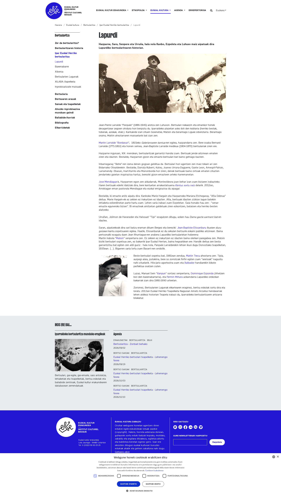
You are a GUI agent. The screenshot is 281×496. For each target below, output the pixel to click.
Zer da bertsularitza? (67, 43)
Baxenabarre (62, 66)
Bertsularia (61, 94)
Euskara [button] (220, 10)
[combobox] (273, 456)
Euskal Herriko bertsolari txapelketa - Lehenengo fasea (140, 359)
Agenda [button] (178, 10)
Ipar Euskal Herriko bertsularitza (114, 25)
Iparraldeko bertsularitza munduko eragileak (80, 334)
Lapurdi (59, 61)
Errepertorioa (197, 10)
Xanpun (161, 273)
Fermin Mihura (175, 277)
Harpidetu (217, 442)
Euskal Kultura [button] (159, 10)
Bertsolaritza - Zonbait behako (130, 344)
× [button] (278, 457)
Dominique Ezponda (202, 273)
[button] (140, 490)
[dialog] (140, 474)
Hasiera (58, 25)
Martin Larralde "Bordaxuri (113, 143)
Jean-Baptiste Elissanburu (191, 227)
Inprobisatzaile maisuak (68, 87)
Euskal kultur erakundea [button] (111, 10)
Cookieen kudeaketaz (154, 470)
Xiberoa (59, 71)
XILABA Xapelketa (65, 81)
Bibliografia (61, 122)
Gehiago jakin (122, 452)
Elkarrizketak (62, 127)
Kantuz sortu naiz (185, 185)
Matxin (120, 238)
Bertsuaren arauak (65, 99)
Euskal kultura (72, 25)
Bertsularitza (89, 25)
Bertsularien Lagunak (66, 76)
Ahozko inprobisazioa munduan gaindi (67, 111)
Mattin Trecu (193, 256)
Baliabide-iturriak (65, 117)
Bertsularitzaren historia (69, 48)
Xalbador (189, 263)
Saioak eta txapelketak (68, 104)
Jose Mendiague (108, 182)
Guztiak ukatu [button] (153, 484)
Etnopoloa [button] (138, 10)
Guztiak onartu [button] (128, 484)
